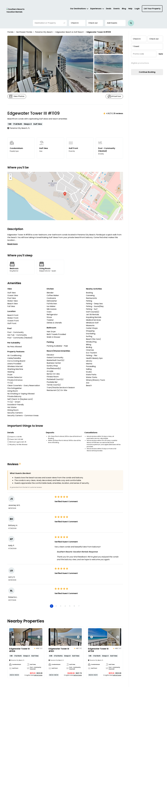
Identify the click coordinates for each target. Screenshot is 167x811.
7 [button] (78, 606)
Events (116, 8)
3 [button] (60, 606)
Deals (108, 8)
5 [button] (69, 606)
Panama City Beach (44, 32)
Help (130, 8)
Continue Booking (147, 72)
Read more (12, 244)
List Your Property (152, 8)
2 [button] (56, 606)
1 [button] (51, 606)
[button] (131, 23)
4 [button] (65, 606)
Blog (124, 8)
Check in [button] (75, 23)
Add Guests (112, 23)
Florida (10, 32)
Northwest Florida (24, 32)
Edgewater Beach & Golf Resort (69, 32)
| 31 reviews (117, 113)
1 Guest (136, 46)
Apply (161, 54)
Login (137, 8)
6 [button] (74, 606)
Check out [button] (93, 23)
